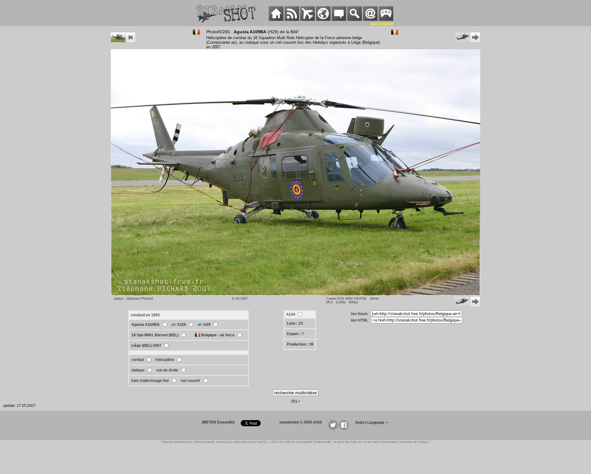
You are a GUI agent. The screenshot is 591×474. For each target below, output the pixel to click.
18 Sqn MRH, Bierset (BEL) (155, 335)
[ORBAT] (307, 20)
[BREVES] (291, 20)
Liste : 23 (295, 323)
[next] (468, 41)
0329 (181, 324)
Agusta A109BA (145, 324)
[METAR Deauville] (218, 422)
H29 (207, 324)
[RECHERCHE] (354, 20)
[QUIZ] (386, 20)
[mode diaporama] (123, 41)
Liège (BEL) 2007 (146, 345)
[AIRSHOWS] (323, 20)
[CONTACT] (370, 20)
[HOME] (276, 20)
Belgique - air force (218, 335)
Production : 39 (300, 344)
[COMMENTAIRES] (339, 20)
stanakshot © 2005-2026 (300, 422)
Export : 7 (295, 334)
